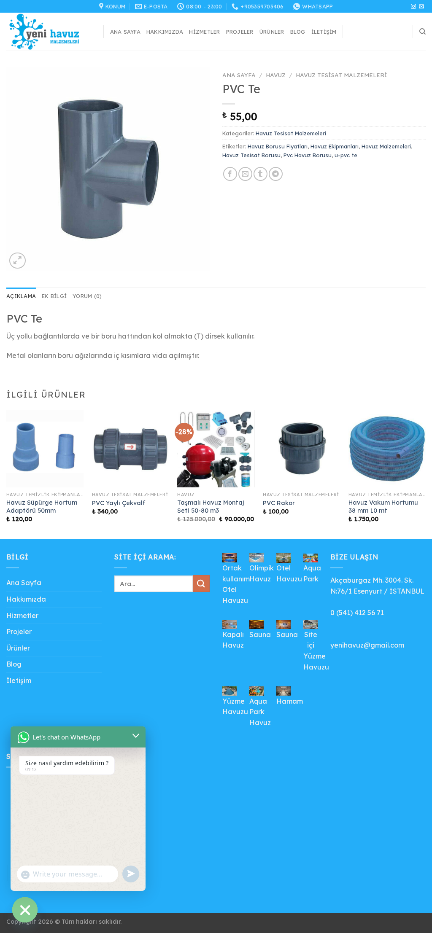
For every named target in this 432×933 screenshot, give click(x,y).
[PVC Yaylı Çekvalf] (130, 448)
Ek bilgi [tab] (54, 296)
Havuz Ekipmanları (334, 146)
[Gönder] (201, 583)
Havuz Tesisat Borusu (251, 155)
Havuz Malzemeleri (386, 146)
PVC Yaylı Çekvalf (119, 503)
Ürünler (271, 31)
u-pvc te (346, 155)
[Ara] (422, 32)
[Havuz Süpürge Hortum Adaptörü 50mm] (45, 448)
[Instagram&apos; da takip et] (413, 7)
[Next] (425, 473)
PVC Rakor (279, 503)
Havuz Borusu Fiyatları (278, 146)
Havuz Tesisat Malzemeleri (341, 74)
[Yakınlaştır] (17, 261)
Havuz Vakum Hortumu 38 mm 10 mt (383, 506)
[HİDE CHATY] (25, 909)
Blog (297, 31)
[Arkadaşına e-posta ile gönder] (245, 174)
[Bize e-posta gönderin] (421, 7)
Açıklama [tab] (21, 296)
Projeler (240, 31)
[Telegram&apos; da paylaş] (276, 174)
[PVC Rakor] (301, 448)
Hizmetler (204, 31)
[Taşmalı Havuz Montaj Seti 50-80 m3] (215, 448)
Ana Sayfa (125, 31)
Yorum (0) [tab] (87, 296)
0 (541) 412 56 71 (357, 612)
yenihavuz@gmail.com (367, 645)
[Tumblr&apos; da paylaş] (260, 174)
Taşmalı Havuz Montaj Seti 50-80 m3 (210, 506)
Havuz (276, 74)
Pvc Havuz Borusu (308, 155)
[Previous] (6, 473)
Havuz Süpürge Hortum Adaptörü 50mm (41, 506)
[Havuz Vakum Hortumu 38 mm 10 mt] (387, 448)
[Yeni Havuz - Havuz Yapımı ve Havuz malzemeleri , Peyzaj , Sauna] (48, 32)
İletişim (324, 31)
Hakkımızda (165, 31)
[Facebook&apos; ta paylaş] (230, 174)
